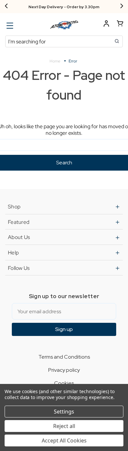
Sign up (64, 329)
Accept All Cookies (64, 440)
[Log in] (106, 24)
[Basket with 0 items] (120, 24)
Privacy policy (64, 370)
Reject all (64, 426)
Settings (64, 411)
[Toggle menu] (9, 25)
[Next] (121, 7)
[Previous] (6, 7)
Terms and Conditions (64, 356)
